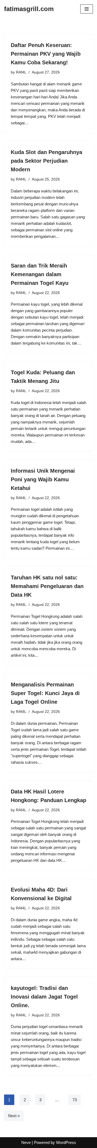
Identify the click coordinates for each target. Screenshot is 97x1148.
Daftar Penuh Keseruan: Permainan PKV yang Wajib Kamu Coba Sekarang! (46, 53)
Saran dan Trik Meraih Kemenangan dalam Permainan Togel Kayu (39, 274)
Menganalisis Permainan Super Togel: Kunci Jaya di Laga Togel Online (45, 693)
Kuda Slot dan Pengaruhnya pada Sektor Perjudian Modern (46, 160)
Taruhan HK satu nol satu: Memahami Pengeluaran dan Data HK (47, 586)
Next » (14, 1115)
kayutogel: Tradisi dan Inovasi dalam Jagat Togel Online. (44, 996)
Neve (26, 1142)
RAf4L (21, 72)
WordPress (66, 1142)
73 (74, 1099)
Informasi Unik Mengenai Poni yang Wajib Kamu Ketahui (43, 479)
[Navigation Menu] (86, 9)
